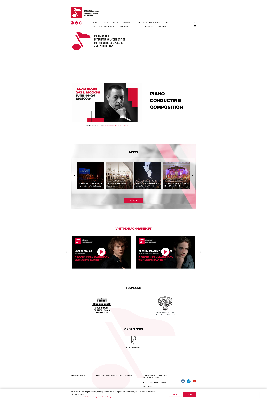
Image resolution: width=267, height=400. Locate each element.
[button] (74, 176)
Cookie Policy (148, 386)
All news (133, 200)
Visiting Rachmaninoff (133, 228)
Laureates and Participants (148, 22)
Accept (190, 394)
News (115, 22)
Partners (162, 26)
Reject (175, 394)
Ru (195, 23)
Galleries (124, 26)
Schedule (127, 22)
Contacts (148, 26)
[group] (90, 175)
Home (95, 22)
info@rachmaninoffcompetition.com (156, 375)
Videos (136, 26)
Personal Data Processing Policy (155, 382)
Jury (167, 22)
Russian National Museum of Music (115, 126)
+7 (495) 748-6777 (152, 378)
